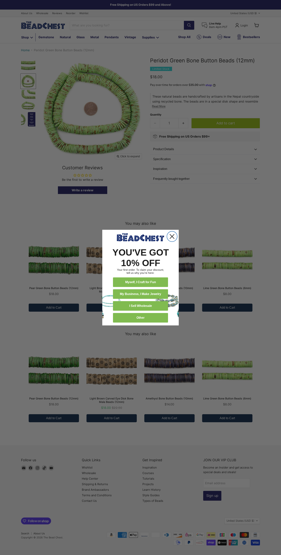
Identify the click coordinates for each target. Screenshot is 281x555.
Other (140, 317)
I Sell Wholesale (140, 305)
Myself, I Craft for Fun (140, 282)
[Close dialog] (172, 236)
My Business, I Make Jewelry (140, 294)
